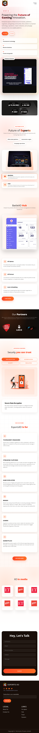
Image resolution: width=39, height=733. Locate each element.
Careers (23, 717)
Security (10, 363)
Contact (12, 33)
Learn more (8, 298)
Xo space (24, 709)
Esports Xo (13, 685)
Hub (22, 712)
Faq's (23, 714)
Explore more (19, 558)
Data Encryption (10, 359)
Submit (19, 671)
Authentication (28, 359)
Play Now (5, 33)
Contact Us (6, 712)
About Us (5, 709)
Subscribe (7, 700)
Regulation (28, 363)
